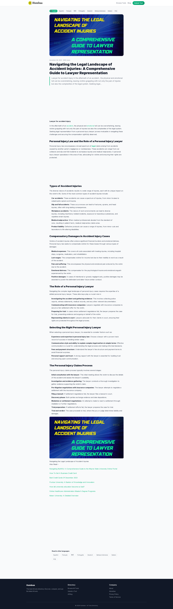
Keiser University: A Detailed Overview (63, 496)
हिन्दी (75, 11)
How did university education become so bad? (66, 487)
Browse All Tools (73, 588)
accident (70, 126)
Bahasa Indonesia (100, 11)
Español (61, 11)
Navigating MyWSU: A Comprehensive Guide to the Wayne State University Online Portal (83, 469)
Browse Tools (121, 3)
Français (68, 11)
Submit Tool (138, 3)
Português (82, 11)
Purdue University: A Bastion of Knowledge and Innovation (71, 482)
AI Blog (70, 594)
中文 (116, 11)
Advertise (112, 591)
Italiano (110, 11)
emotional (91, 126)
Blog (129, 3)
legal (94, 146)
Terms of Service (115, 597)
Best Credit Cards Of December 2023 (63, 478)
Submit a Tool (72, 591)
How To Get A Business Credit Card (63, 473)
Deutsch (89, 11)
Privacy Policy (114, 594)
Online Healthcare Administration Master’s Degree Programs (72, 491)
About (111, 588)
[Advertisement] (86, 103)
